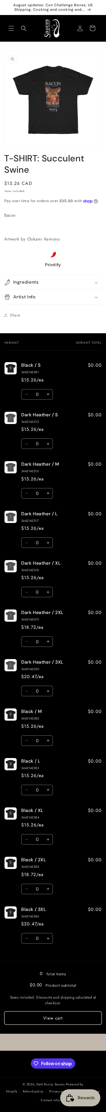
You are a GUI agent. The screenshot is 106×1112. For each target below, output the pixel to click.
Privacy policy (59, 1091)
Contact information (56, 1100)
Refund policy (33, 1091)
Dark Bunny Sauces (50, 1084)
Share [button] (15, 315)
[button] (11, 28)
